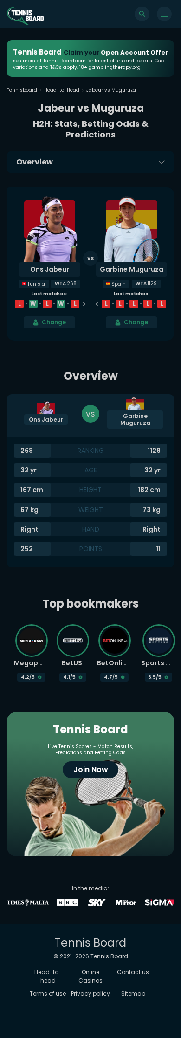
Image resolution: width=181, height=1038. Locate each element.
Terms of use (48, 993)
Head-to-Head (61, 90)
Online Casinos (90, 976)
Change (54, 322)
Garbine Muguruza (131, 269)
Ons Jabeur (49, 269)
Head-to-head (48, 976)
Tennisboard (22, 90)
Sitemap (133, 993)
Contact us (133, 972)
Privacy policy (90, 993)
